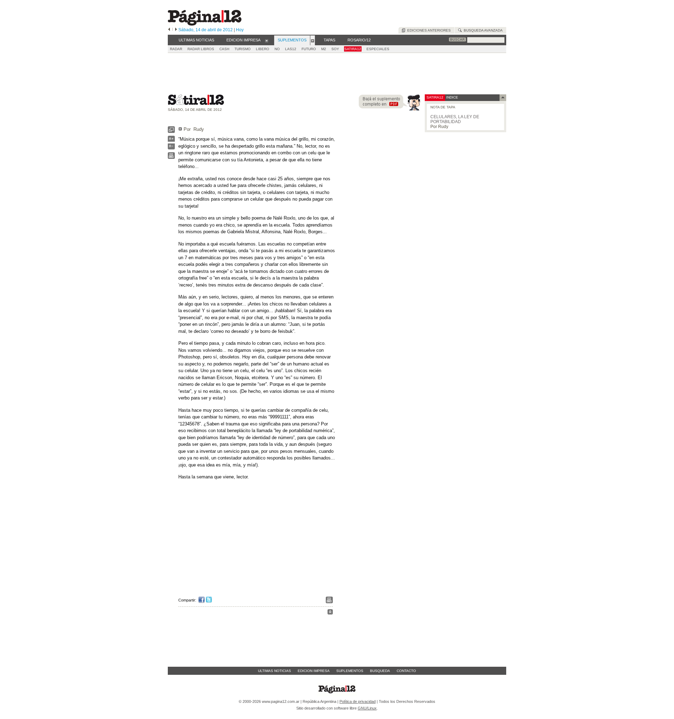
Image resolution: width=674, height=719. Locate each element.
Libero (262, 49)
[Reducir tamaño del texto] (171, 147)
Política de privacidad (357, 701)
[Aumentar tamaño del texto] (171, 140)
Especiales (377, 49)
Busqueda (380, 671)
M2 (323, 49)
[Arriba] (330, 613)
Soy (335, 49)
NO (277, 49)
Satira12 (352, 49)
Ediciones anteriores (428, 30)
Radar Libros (200, 49)
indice (451, 97)
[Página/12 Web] (205, 24)
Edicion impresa (314, 671)
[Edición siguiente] (176, 29)
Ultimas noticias (274, 671)
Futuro (309, 49)
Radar (176, 49)
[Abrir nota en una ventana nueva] (171, 131)
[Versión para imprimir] (171, 157)
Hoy (240, 29)
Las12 (290, 49)
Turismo (242, 49)
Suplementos (349, 671)
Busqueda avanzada (482, 30)
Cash (224, 49)
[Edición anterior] (169, 29)
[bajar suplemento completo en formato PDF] (390, 109)
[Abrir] (266, 40)
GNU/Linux (367, 708)
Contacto (406, 671)
